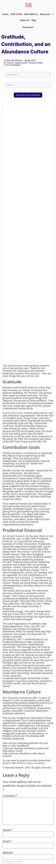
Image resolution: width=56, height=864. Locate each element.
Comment (10, 795)
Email (7, 841)
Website (8, 852)
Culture (10, 62)
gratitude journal (14, 412)
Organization (21, 62)
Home (5, 14)
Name (8, 830)
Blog (34, 20)
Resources (45, 14)
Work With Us (31, 14)
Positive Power (36, 62)
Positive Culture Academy (30, 763)
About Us (24, 20)
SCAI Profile (16, 14)
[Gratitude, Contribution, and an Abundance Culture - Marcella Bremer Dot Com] (28, 5)
